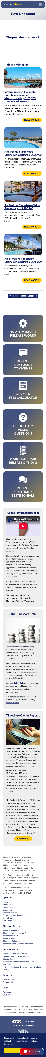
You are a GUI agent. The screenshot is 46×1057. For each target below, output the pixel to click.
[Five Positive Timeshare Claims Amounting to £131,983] (23, 137)
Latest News (8, 910)
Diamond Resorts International (16, 956)
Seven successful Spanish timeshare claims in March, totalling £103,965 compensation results (20, 96)
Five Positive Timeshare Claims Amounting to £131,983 (23, 153)
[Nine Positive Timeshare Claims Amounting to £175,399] (23, 244)
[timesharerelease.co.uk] (11, 4)
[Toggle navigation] (40, 4)
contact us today (13, 702)
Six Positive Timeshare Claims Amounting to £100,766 (22, 207)
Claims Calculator (21, 683)
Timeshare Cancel (10, 936)
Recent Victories (10, 913)
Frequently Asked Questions (15, 915)
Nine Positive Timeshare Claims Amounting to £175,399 (23, 260)
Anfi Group (7, 964)
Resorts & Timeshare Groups (15, 954)
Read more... (23, 838)
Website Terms (9, 980)
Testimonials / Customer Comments (18, 944)
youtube (6, 995)
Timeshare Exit (9, 938)
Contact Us (8, 920)
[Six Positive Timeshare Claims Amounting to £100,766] (23, 191)
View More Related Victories (23, 296)
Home (5, 902)
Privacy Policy (8, 982)
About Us (7, 905)
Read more (30, 120)
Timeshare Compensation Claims (16, 933)
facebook (7, 992)
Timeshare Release (11, 930)
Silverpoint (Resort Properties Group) (18, 962)
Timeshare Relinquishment (14, 941)
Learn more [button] (9, 1044)
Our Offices (8, 918)
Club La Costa (8, 959)
